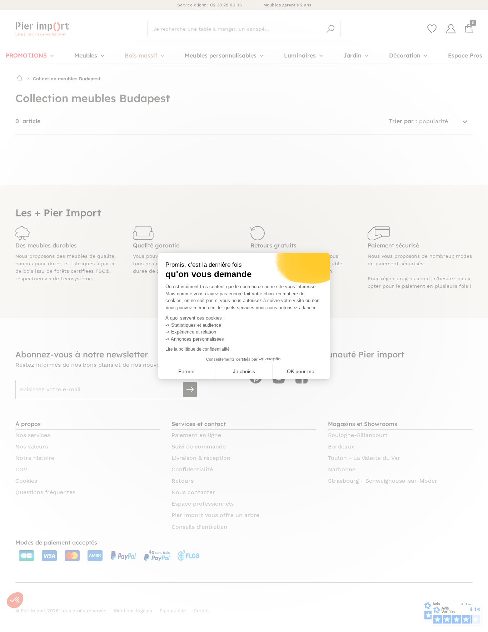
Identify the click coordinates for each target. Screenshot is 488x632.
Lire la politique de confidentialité (197, 349)
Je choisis (244, 371)
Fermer (186, 371)
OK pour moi (301, 371)
